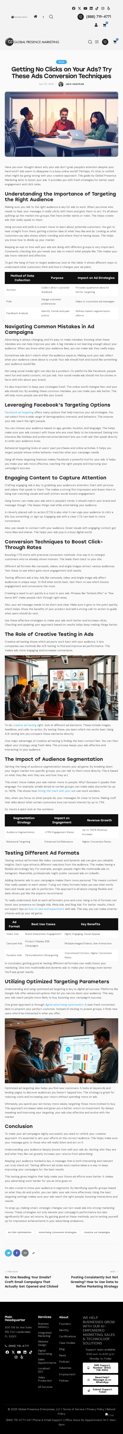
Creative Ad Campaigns (97, 1232)
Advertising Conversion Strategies (58, 1232)
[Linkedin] (91, 8)
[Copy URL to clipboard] (33, 1253)
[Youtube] (85, 8)
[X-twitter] (79, 8)
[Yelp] (108, 8)
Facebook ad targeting (19, 412)
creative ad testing (25, 725)
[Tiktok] (96, 8)
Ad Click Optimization (19, 1232)
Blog (61, 62)
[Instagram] (102, 8)
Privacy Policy (95, 1409)
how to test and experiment (46, 909)
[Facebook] (73, 8)
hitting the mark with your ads (57, 791)
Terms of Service (73, 1409)
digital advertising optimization (64, 1004)
